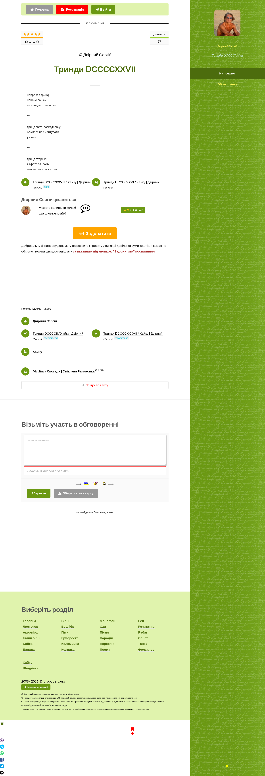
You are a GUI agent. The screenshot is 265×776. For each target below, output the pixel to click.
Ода (103, 626)
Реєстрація (75, 9)
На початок (227, 73)
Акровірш (30, 632)
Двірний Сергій (227, 46)
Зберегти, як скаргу (78, 493)
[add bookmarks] (132, 731)
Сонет (143, 638)
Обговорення (227, 84)
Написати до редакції (37, 687)
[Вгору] (132, 772)
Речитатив (146, 626)
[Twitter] (132, 766)
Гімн (65, 632)
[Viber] (132, 740)
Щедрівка (30, 668)
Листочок (30, 626)
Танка (142, 644)
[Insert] (86, 484)
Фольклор (146, 649)
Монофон (107, 621)
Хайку (37, 352)
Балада (29, 649)
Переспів (107, 644)
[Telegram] (132, 747)
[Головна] (132, 723)
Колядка (68, 649)
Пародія (106, 638)
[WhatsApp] (132, 753)
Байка (28, 644)
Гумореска (70, 638)
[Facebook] (132, 760)
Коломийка (70, 644)
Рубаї (142, 632)
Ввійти (105, 9)
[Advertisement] (95, 284)
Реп (141, 621)
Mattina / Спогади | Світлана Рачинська (64, 371)
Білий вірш (31, 638)
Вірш (65, 621)
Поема (105, 649)
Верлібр (67, 626)
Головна (42, 9)
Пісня (104, 632)
